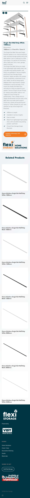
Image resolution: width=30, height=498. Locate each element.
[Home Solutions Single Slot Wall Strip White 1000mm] (15, 180)
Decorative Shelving (7, 450)
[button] (27, 3)
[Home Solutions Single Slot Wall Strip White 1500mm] (15, 249)
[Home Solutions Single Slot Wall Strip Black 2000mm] (15, 353)
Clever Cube (5, 448)
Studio (4, 453)
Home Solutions (6, 445)
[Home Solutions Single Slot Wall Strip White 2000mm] (15, 318)
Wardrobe (5, 456)
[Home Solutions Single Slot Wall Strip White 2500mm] (15, 387)
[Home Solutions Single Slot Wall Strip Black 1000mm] (15, 215)
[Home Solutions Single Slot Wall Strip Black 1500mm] (15, 284)
